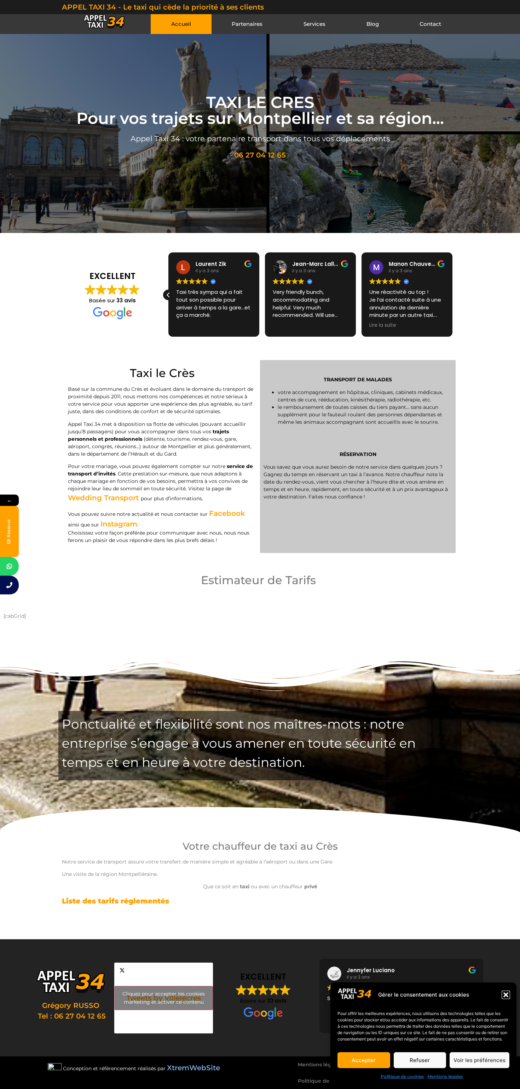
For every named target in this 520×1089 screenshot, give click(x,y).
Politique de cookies (402, 1076)
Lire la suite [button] (382, 325)
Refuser (420, 1060)
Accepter (364, 1060)
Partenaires (247, 24)
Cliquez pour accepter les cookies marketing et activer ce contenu (163, 998)
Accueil (181, 24)
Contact (430, 24)
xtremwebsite (385, 925)
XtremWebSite (193, 1068)
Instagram (118, 524)
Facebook (227, 513)
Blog (372, 24)
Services (314, 24)
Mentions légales (445, 1076)
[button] (505, 994)
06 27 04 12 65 (260, 155)
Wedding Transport (104, 498)
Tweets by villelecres (163, 998)
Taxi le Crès (288, 925)
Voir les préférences (479, 1060)
